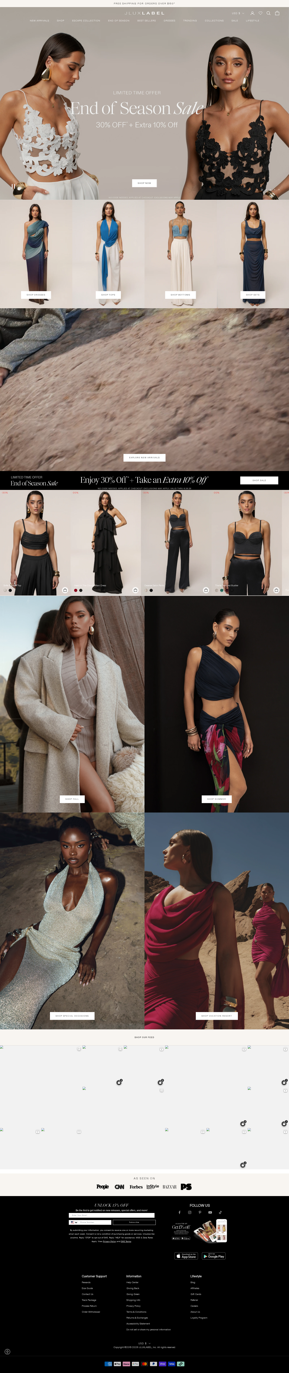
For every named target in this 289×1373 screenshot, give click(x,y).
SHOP (60, 20)
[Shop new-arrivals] (144, 389)
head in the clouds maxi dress (90, 585)
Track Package (89, 1299)
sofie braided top (12, 585)
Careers (194, 1305)
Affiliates (195, 1288)
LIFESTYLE (252, 20)
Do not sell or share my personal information (148, 1329)
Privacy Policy (109, 1241)
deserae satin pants (154, 585)
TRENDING (190, 20)
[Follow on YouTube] (210, 1212)
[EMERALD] (222, 590)
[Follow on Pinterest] (200, 1212)
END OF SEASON (119, 20)
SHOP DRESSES (36, 295)
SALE (235, 20)
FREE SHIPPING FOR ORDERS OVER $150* (144, 3)
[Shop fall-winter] (144, 103)
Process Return (89, 1305)
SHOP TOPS (108, 295)
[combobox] (73, 1222)
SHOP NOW (144, 193)
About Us (195, 1311)
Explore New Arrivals (144, 457)
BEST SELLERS (146, 20)
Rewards (86, 1282)
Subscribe (134, 1222)
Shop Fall (72, 799)
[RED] (76, 590)
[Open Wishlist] (260, 13)
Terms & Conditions (136, 1311)
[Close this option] (7, 1352)
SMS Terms (126, 1241)
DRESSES (169, 20)
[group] (144, 480)
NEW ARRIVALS (39, 20)
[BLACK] (11, 590)
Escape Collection (86, 20)
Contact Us (87, 1294)
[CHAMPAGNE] (146, 590)
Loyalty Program (199, 1317)
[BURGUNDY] (227, 590)
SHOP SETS (253, 295)
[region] (144, 103)
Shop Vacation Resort (217, 1016)
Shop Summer (216, 799)
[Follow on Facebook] (179, 1212)
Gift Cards (196, 1294)
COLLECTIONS (214, 20)
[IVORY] (6, 590)
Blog (193, 1282)
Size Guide (87, 1288)
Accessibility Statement (138, 1323)
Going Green (133, 1294)
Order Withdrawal (91, 1311)
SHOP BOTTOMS (180, 295)
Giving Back (132, 1288)
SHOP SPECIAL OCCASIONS (72, 1016)
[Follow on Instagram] (190, 1212)
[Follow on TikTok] (220, 1212)
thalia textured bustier (226, 585)
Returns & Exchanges (137, 1317)
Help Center (132, 1282)
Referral (194, 1299)
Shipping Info (133, 1299)
